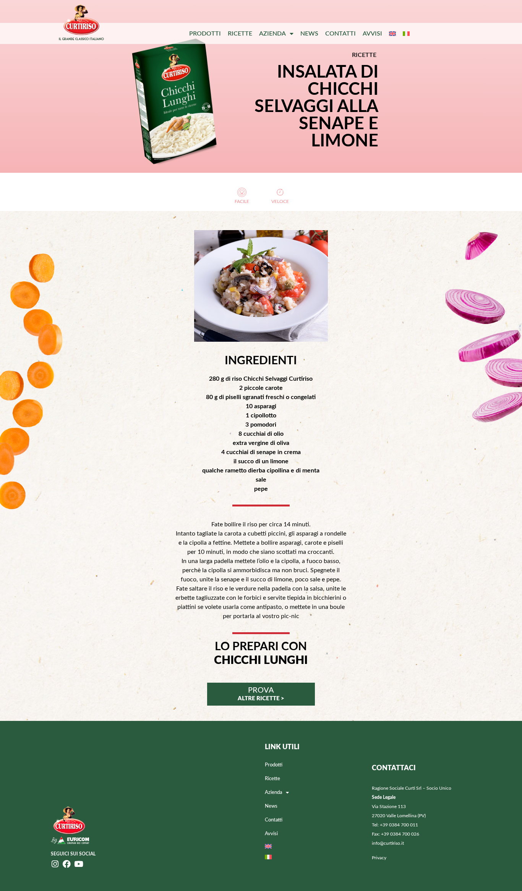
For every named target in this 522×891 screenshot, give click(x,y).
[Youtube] (79, 864)
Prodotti (205, 34)
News (309, 34)
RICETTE (364, 55)
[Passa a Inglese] (392, 33)
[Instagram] (55, 864)
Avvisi (372, 34)
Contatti (340, 34)
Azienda (272, 34)
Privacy (379, 857)
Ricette (240, 34)
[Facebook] (67, 864)
